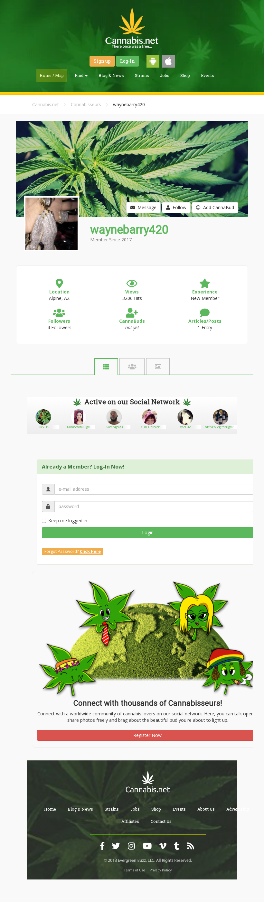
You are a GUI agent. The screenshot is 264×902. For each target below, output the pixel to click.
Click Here (90, 551)
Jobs (164, 75)
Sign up (102, 61)
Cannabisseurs (86, 104)
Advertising (237, 809)
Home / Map (52, 75)
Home (50, 809)
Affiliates (130, 821)
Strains (142, 75)
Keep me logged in (67, 520)
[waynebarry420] (50, 256)
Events (207, 75)
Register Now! (148, 735)
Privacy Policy (161, 870)
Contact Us (161, 821)
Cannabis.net (45, 104)
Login (148, 532)
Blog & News (111, 75)
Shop (185, 75)
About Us (206, 809)
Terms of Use (134, 870)
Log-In (127, 61)
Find (79, 75)
